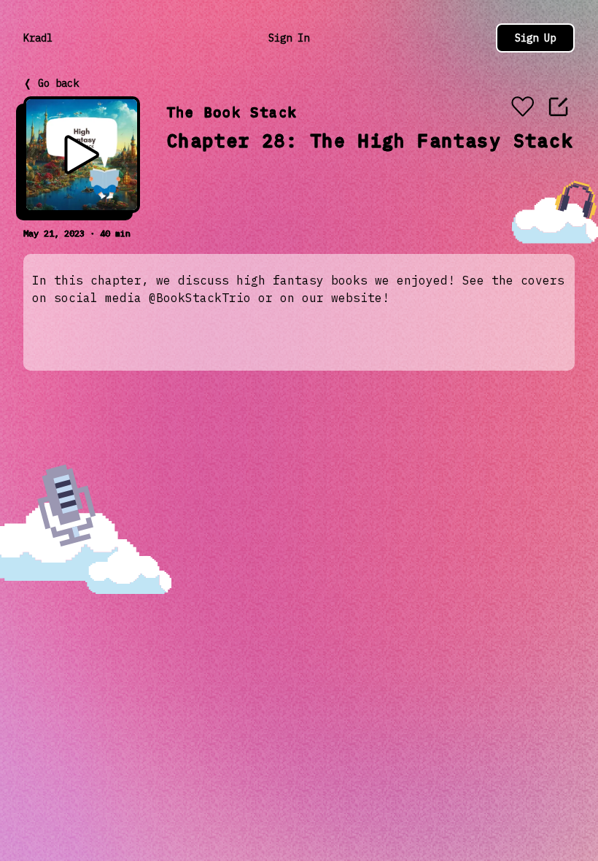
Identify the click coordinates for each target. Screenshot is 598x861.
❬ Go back (51, 83)
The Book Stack (231, 112)
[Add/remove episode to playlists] (522, 108)
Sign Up (535, 38)
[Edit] (558, 106)
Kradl (38, 38)
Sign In (288, 38)
